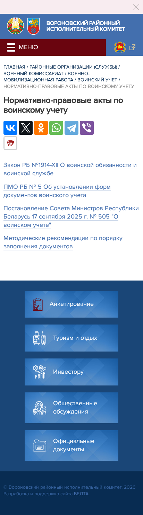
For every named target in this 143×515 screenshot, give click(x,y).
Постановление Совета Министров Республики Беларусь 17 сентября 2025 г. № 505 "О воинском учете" (71, 216)
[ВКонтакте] (10, 128)
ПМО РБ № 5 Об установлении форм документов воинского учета (57, 191)
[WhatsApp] (56, 128)
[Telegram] (71, 128)
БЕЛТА (81, 494)
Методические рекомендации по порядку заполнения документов (63, 242)
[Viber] (87, 128)
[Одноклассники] (41, 128)
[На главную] (15, 25)
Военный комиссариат (33, 74)
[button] (12, 47)
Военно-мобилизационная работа (46, 77)
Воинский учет (97, 80)
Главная (14, 67)
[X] (26, 128)
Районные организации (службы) (73, 67)
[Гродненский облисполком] (124, 47)
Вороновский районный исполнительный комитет (86, 26)
